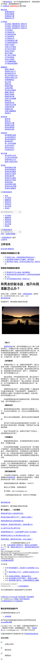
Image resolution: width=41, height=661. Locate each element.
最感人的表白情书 (11, 162)
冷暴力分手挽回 (10, 47)
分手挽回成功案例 (11, 63)
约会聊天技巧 (9, 149)
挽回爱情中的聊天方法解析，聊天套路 (20, 259)
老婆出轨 (8, 84)
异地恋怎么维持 (10, 174)
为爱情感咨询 (6, 237)
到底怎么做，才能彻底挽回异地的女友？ (20, 257)
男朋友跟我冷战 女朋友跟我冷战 (12, 521)
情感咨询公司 (9, 18)
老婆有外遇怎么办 (11, 77)
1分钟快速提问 (23, 586)
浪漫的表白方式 (10, 159)
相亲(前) (8, 119)
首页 (6, 196)
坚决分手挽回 (9, 59)
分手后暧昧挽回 (10, 61)
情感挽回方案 (9, 16)
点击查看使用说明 (7, 560)
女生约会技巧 (9, 145)
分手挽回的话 (9, 32)
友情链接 (8, 616)
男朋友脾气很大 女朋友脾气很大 (12, 513)
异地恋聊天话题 (10, 184)
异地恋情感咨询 (10, 169)
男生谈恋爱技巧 (10, 139)
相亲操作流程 (9, 129)
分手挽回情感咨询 (11, 42)
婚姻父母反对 (9, 92)
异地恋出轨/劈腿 (10, 186)
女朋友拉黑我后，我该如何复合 (20, 576)
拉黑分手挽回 (9, 45)
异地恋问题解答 (10, 188)
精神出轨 (8, 100)
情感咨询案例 (9, 14)
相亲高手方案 (9, 123)
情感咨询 (9, 2)
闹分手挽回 (9, 53)
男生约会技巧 (9, 147)
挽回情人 (8, 113)
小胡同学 (4, 239)
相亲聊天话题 (9, 125)
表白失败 (4, 153)
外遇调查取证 (9, 80)
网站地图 (9, 622)
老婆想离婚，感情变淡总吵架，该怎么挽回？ (17, 539)
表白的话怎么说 (10, 155)
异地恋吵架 (9, 182)
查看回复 (11, 249)
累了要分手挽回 (10, 55)
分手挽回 (4, 22)
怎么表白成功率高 (11, 157)
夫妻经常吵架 (9, 107)
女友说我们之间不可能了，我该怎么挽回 (23, 578)
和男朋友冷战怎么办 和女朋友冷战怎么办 (15, 535)
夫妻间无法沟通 (10, 105)
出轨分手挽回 (9, 51)
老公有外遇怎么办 (11, 75)
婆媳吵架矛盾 (9, 96)
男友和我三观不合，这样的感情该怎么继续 (24, 580)
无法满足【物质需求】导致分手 (16, 24)
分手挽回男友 (9, 36)
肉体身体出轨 (9, 102)
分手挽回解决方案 (11, 40)
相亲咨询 (4, 117)
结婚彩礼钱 (9, 109)
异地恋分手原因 (10, 180)
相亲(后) (8, 121)
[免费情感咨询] (9, 586)
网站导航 (4, 10)
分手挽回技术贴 (10, 34)
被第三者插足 (9, 69)
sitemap (3, 622)
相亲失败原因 (9, 127)
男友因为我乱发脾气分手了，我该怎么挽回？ (17, 517)
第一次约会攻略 (10, 143)
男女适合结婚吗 (10, 90)
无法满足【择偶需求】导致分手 (16, 26)
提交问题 (4, 249)
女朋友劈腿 (9, 88)
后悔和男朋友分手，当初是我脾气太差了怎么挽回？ (19, 532)
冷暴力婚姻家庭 (10, 111)
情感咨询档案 (10, 234)
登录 (7, 6)
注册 (4, 6)
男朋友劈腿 (9, 86)
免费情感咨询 (14, 6)
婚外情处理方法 (10, 73)
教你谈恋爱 (9, 141)
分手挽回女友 (9, 38)
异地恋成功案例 (10, 171)
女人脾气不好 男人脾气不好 (10, 528)
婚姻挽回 (4, 67)
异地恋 (3, 165)
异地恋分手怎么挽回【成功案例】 (18, 272)
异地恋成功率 (9, 176)
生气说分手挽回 (10, 49)
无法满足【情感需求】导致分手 (16, 28)
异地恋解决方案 (10, 167)
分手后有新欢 (9, 57)
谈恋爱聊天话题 (10, 135)
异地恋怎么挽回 (10, 178)
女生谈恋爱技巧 (10, 137)
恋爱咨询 (4, 133)
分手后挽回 (9, 30)
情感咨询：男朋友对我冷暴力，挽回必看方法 (17, 524)
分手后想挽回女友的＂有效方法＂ (18, 279)
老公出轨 (8, 82)
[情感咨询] (6, 192)
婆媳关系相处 (9, 94)
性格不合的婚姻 (10, 98)
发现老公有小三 (10, 71)
